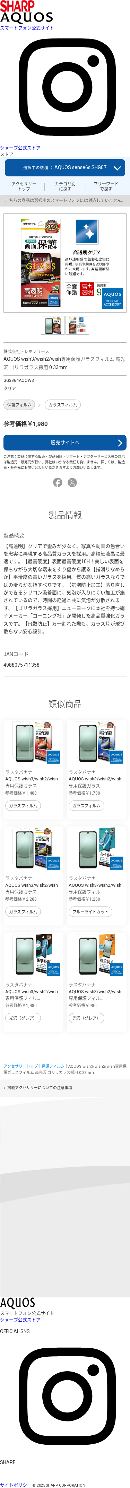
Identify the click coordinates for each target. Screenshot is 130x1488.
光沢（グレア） (23, 1018)
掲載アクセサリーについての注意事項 (39, 1088)
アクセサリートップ (23, 186)
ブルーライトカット (90, 912)
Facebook (59, 483)
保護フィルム (19, 405)
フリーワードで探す (106, 186)
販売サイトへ (65, 442)
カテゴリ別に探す (65, 186)
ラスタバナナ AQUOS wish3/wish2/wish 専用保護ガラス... (31, 779)
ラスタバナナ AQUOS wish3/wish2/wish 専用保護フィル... (95, 885)
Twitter (73, 483)
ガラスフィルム (63, 405)
